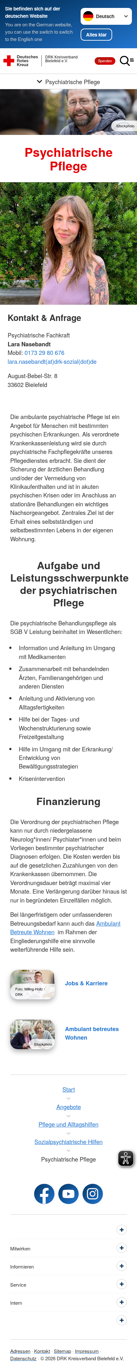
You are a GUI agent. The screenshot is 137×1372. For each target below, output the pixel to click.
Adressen (20, 1350)
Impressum (87, 1350)
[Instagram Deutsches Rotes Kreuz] (93, 1194)
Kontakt (42, 1350)
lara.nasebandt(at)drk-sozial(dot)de (52, 361)
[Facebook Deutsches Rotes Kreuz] (44, 1194)
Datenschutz (23, 1358)
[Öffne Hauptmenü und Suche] (126, 61)
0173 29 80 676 (44, 352)
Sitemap (62, 1350)
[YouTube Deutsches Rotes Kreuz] (68, 1194)
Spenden (105, 60)
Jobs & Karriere (86, 983)
